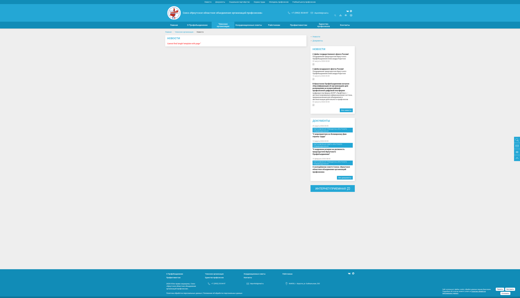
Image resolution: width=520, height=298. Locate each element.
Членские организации (184, 32)
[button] (197, 25)
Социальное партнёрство (239, 2)
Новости (207, 2)
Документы (220, 2)
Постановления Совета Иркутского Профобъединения (327, 145)
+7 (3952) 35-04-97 (300, 12)
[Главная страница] (174, 12)
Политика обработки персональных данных (184, 293)
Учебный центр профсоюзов (304, 2)
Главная (168, 32)
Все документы (344, 177)
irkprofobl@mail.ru (321, 13)
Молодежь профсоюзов (278, 2)
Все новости (346, 110)
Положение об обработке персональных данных (222, 293)
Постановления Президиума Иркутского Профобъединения (330, 130)
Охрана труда (259, 2)
